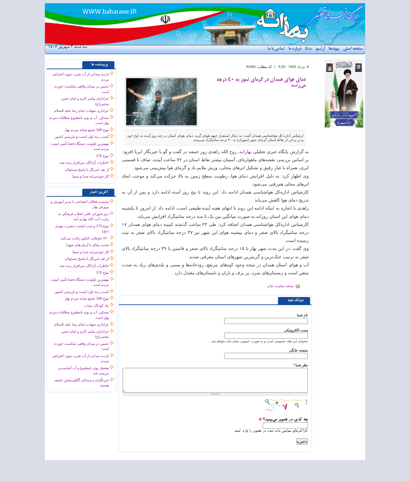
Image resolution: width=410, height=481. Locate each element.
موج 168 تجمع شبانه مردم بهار (87, 130)
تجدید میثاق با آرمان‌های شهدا (87, 245)
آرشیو (320, 48)
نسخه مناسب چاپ (280, 286)
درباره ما (294, 48)
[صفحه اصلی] (205, 44)
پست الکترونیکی (296, 330)
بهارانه (245, 151)
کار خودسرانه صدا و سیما (90, 176)
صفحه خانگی (298, 350)
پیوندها (333, 48)
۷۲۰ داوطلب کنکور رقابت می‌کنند (85, 238)
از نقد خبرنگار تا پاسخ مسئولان (87, 169)
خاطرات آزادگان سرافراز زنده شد (84, 162)
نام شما (302, 315)
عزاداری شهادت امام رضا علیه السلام (81, 110)
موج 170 (102, 156)
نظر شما (300, 365)
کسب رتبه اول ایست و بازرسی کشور (82, 136)
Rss (308, 49)
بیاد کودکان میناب (96, 305)
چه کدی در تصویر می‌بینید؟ (283, 419)
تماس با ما (275, 48)
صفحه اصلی (353, 48)
